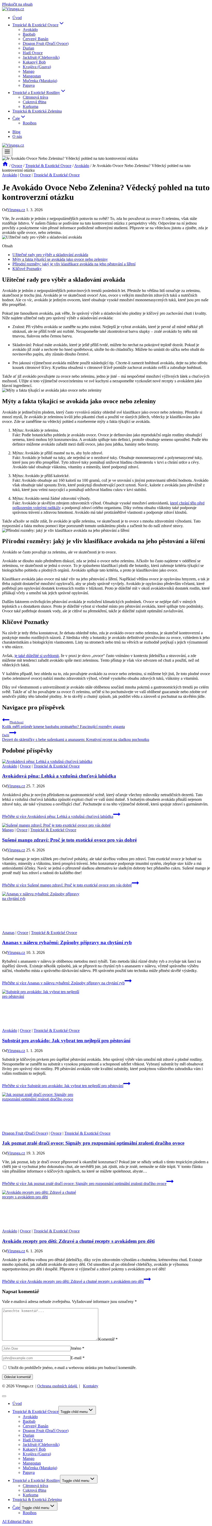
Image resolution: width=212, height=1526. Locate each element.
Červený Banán (35, 39)
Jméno (77, 1348)
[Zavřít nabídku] (4, 1396)
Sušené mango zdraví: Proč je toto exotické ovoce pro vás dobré (69, 840)
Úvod (17, 17)
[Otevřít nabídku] (7, 152)
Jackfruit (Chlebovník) (41, 57)
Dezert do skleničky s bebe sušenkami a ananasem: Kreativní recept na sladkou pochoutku (75, 737)
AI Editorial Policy (17, 1521)
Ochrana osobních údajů (57, 1386)
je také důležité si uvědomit (36, 655)
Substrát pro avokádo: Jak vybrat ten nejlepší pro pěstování (66, 1040)
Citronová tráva (35, 97)
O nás (17, 136)
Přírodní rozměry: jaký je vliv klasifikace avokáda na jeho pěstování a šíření (73, 264)
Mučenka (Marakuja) (40, 80)
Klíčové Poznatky (27, 268)
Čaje (16, 1507)
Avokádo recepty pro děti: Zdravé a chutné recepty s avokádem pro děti (78, 1241)
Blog (16, 132)
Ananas (8, 932)
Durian (28, 48)
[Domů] (5, 165)
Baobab (29, 34)
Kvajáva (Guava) (37, 67)
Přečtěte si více (57, 816)
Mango (28, 71)
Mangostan (32, 76)
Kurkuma (30, 106)
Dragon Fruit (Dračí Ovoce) (46, 43)
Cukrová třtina (34, 102)
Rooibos (29, 123)
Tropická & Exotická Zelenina (37, 111)
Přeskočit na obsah (17, 4)
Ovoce (25, 175)
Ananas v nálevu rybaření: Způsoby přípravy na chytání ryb (67, 942)
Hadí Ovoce (33, 53)
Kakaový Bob (34, 62)
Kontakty (90, 1386)
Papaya (29, 85)
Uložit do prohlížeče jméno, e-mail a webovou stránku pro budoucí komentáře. (72, 1367)
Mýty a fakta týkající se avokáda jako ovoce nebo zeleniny (60, 259)
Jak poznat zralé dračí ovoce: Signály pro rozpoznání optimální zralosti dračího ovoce (93, 1143)
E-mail (78, 1358)
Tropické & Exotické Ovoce (57, 175)
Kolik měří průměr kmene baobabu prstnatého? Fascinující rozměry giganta (63, 724)
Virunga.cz (16, 210)
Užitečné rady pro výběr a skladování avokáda (50, 254)
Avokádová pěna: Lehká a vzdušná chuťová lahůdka (59, 776)
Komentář (108, 1339)
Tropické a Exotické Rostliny (36, 1480)
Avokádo (30, 29)
